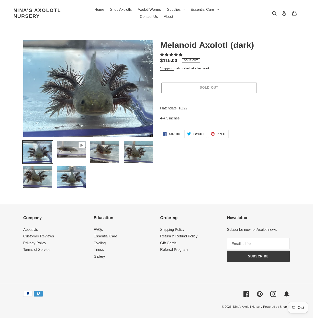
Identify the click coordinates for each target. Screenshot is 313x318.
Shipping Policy (172, 229)
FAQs (98, 229)
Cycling (100, 243)
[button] (171, 55)
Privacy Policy (34, 243)
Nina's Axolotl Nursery (37, 13)
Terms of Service (36, 249)
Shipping (167, 68)
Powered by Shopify (276, 306)
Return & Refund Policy (179, 236)
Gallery (99, 256)
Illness (99, 249)
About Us (30, 229)
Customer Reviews (38, 236)
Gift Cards (168, 243)
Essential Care (105, 236)
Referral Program (174, 249)
